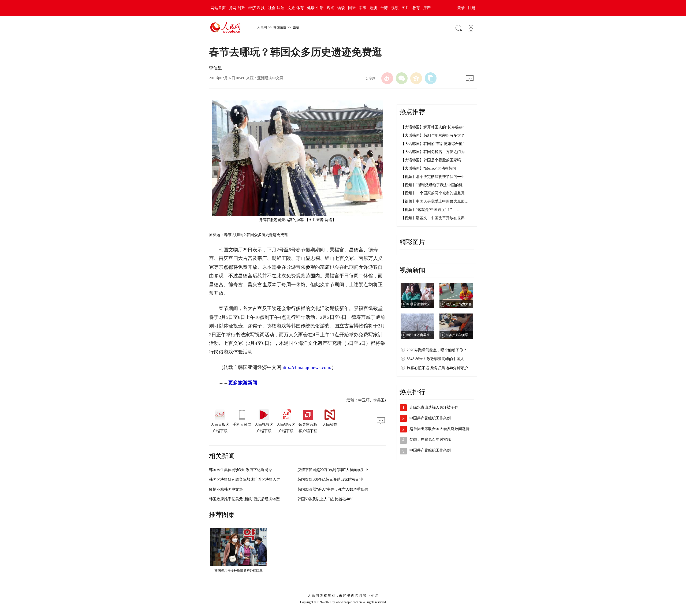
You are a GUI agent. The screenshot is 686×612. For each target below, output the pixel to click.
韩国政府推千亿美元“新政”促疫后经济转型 (244, 499)
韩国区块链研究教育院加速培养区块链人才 (244, 479)
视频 (394, 8)
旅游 (296, 27)
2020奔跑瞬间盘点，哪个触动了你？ (437, 350)
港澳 (373, 8)
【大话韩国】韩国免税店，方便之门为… (434, 152)
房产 (427, 8)
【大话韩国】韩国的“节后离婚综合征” (432, 144)
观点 (330, 8)
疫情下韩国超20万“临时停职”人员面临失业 (332, 470)
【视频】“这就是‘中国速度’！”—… (430, 210)
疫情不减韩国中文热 (226, 489)
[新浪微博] (387, 78)
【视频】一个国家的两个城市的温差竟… (434, 193)
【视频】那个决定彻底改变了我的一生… (434, 177)
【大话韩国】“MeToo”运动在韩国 (428, 168)
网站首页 (218, 8)
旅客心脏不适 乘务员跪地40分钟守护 (437, 368)
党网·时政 (237, 8)
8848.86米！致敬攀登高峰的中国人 (435, 359)
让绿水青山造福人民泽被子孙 (433, 407)
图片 (405, 8)
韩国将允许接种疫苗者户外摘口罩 (238, 570)
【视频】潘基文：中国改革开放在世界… (434, 218)
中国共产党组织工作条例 (430, 418)
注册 (471, 8)
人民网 (262, 27)
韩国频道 (279, 27)
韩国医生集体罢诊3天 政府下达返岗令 (240, 470)
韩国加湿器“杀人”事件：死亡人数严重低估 (332, 489)
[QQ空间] (416, 78)
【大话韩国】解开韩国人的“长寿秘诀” (432, 127)
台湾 (384, 8)
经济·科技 (256, 8)
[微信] (402, 78)
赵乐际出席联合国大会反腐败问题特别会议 (445, 429)
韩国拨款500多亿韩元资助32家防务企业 (330, 479)
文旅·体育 (296, 8)
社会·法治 (276, 8)
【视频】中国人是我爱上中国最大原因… (434, 201)
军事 (362, 8)
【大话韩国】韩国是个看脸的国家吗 (431, 160)
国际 (352, 8)
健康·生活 (315, 8)
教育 (416, 8)
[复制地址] (431, 78)
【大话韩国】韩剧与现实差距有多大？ (433, 135)
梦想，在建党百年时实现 (430, 440)
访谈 (341, 8)
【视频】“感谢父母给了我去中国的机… (433, 185)
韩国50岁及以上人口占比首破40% (325, 499)
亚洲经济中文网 (270, 78)
